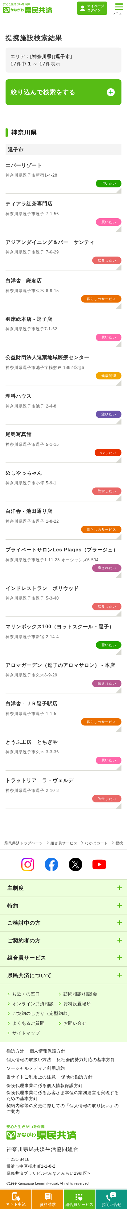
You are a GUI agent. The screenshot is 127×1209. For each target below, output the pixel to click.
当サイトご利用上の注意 (31, 1076)
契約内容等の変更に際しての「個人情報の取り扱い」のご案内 (62, 1108)
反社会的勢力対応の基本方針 (85, 1059)
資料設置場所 (77, 1003)
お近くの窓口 (26, 993)
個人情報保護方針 (48, 1050)
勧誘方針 (15, 1050)
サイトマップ (26, 1033)
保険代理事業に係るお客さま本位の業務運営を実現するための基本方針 (62, 1095)
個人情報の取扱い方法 (28, 1059)
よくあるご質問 (28, 1023)
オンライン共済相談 (33, 1003)
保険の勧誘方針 (76, 1076)
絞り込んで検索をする (43, 92)
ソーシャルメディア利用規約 (35, 1068)
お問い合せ (75, 1023)
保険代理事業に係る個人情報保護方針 (44, 1085)
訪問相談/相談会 (80, 993)
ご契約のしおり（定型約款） (42, 1013)
